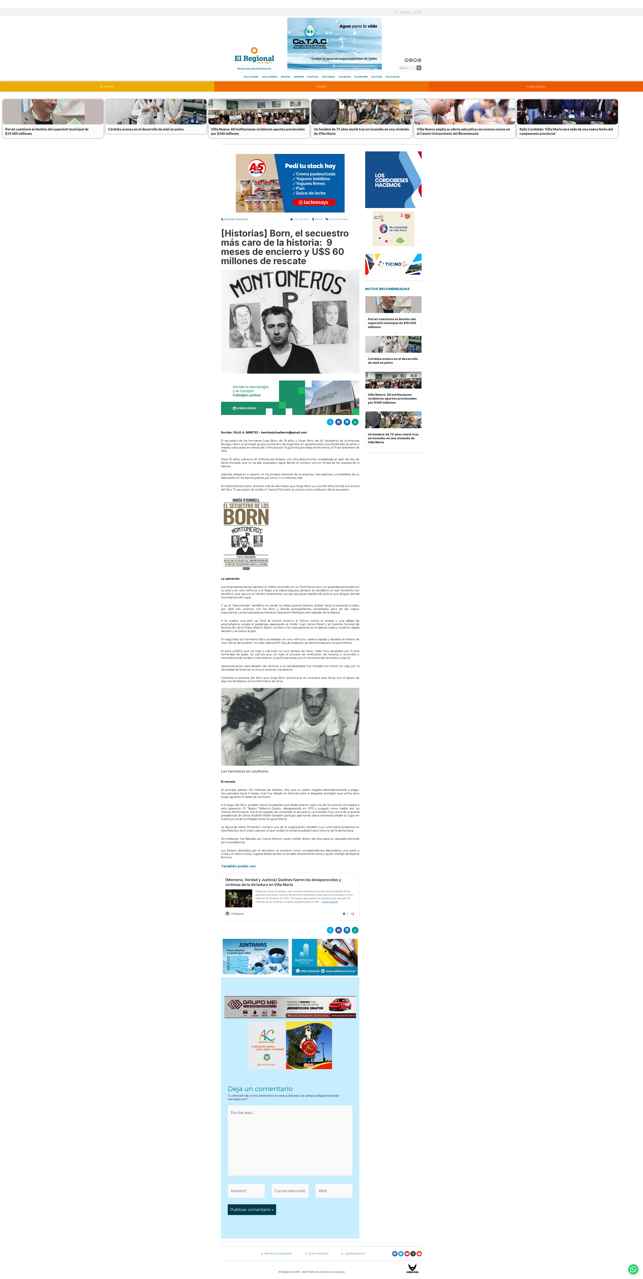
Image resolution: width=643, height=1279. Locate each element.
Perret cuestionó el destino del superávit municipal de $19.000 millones (392, 323)
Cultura (376, 76)
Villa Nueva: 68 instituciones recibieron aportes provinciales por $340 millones (392, 398)
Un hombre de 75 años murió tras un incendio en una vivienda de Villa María (393, 438)
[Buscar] (419, 67)
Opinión (299, 76)
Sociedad (344, 76)
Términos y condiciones (278, 1253)
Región (285, 76)
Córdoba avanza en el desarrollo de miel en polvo (146, 129)
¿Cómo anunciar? (318, 1253)
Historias (328, 76)
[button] (633, 1269)
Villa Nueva (269, 76)
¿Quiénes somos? (355, 1253)
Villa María (251, 76)
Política (313, 76)
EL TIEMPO (107, 86)
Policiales (393, 76)
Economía (361, 76)
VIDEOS (321, 86)
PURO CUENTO (535, 86)
